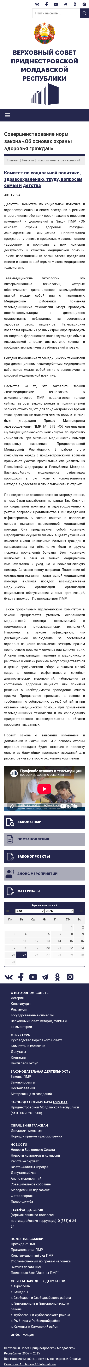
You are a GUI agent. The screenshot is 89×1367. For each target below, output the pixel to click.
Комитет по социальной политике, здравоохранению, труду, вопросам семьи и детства (43, 179)
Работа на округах (25, 1161)
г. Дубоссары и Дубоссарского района (40, 1315)
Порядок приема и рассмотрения (36, 1136)
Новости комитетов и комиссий (59, 160)
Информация (22, 1335)
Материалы (28, 891)
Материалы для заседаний (31, 1094)
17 (13, 948)
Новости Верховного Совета (33, 1150)
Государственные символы (32, 1015)
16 (82, 941)
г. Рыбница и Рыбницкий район (35, 1321)
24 (13, 955)
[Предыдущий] (8, 911)
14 (59, 941)
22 (71, 948)
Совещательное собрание (31, 1184)
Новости (28, 160)
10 (13, 941)
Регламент (19, 1009)
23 (82, 948)
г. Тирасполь (20, 1286)
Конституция (20, 1004)
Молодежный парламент (30, 1190)
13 (48, 941)
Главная (12, 160)
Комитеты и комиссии (28, 1046)
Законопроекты (33, 856)
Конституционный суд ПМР (32, 1255)
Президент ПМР (23, 1244)
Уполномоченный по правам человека (41, 1261)
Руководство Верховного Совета (36, 1040)
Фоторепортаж (22, 1196)
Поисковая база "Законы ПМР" (35, 1273)
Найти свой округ (24, 1063)
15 (71, 941)
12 (36, 941)
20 (48, 948)
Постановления (33, 839)
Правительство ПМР (27, 1250)
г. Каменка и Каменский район (34, 1327)
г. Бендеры (19, 1292)
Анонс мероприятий (37, 874)
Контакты (18, 1057)
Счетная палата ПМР (26, 1267)
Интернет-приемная (26, 1131)
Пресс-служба (22, 1202)
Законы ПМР (29, 822)
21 (59, 948)
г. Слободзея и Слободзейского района (41, 1298)
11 (24, 941)
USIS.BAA (60, 1102)
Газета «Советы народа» (29, 1167)
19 (36, 948)
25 (24, 955)
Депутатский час (23, 1173)
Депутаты (18, 1052)
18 (24, 948)
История (17, 998)
